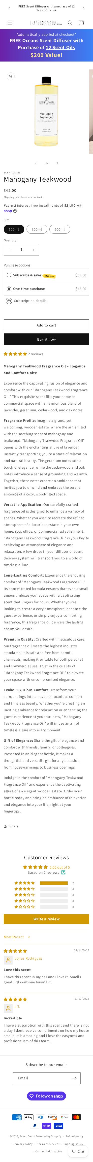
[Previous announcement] (9, 8)
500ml (60, 229)
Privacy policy (23, 1144)
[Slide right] (57, 163)
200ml (37, 229)
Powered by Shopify (48, 1136)
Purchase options (17, 265)
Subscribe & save (34, 275)
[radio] (9, 289)
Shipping (9, 197)
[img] (15, 951)
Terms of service (47, 1144)
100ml (14, 229)
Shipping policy (73, 1144)
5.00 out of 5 (60, 867)
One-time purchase (29, 288)
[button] (9, 22)
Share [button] (14, 826)
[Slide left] (35, 163)
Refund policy (74, 1136)
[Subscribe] (74, 1078)
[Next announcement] (83, 8)
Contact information (48, 1151)
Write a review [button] (46, 919)
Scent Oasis (27, 1136)
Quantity (10, 240)
